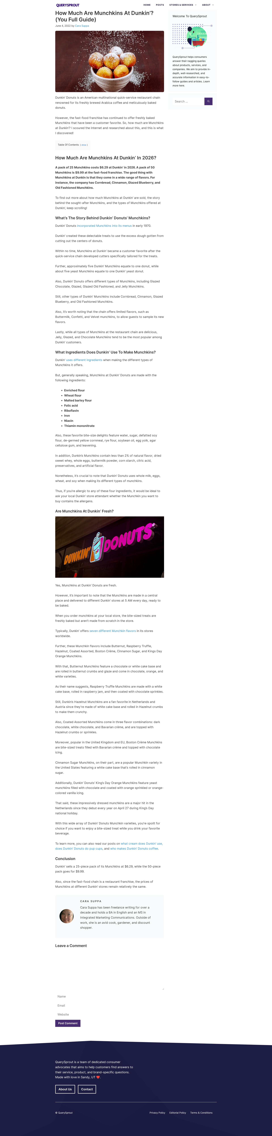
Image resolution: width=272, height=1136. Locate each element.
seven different (101, 631)
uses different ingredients (83, 360)
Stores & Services (181, 5)
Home (147, 5)
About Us (65, 1089)
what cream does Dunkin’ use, (142, 843)
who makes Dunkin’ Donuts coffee (134, 848)
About (206, 5)
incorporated (86, 225)
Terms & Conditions (201, 1112)
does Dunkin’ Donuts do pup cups (78, 848)
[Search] (208, 101)
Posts (160, 5)
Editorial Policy (177, 1112)
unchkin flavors (125, 631)
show (83, 145)
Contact (87, 1089)
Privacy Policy (157, 1112)
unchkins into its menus (115, 225)
